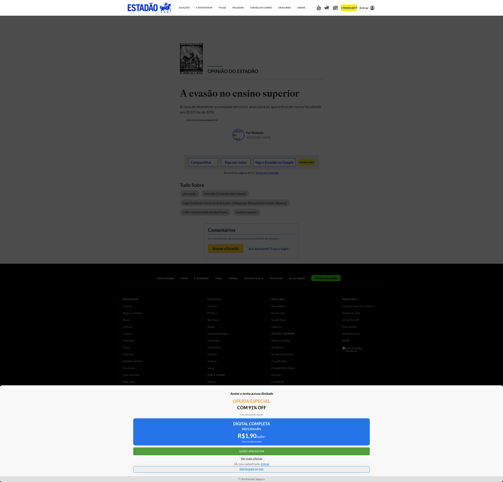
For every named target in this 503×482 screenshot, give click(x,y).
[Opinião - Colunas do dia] (327, 8)
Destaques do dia (251, 469)
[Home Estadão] (149, 7)
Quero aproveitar (251, 451)
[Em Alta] (319, 8)
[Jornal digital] (335, 8)
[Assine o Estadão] (349, 7)
